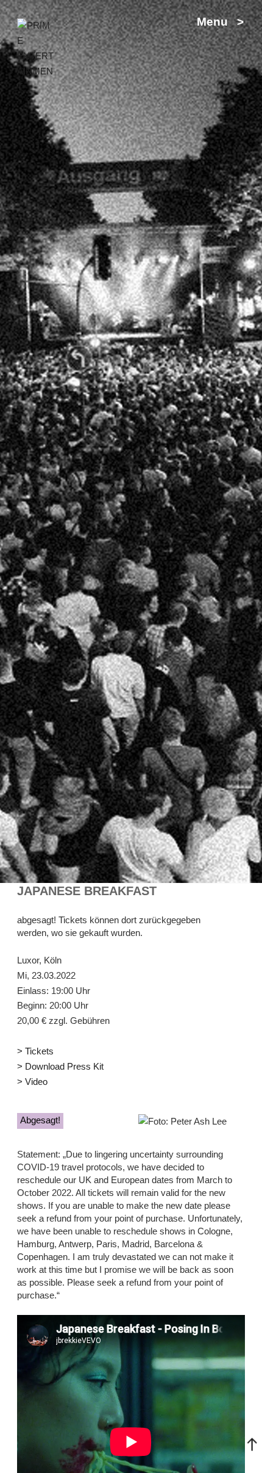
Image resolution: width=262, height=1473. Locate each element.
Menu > (220, 21)
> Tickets (35, 1051)
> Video (32, 1081)
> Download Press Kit (60, 1066)
